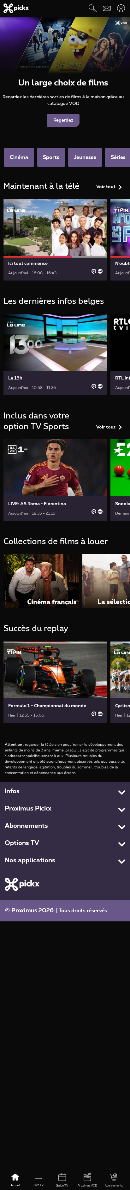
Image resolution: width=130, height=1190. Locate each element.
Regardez (63, 120)
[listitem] (41, 581)
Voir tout (105, 187)
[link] (55, 240)
